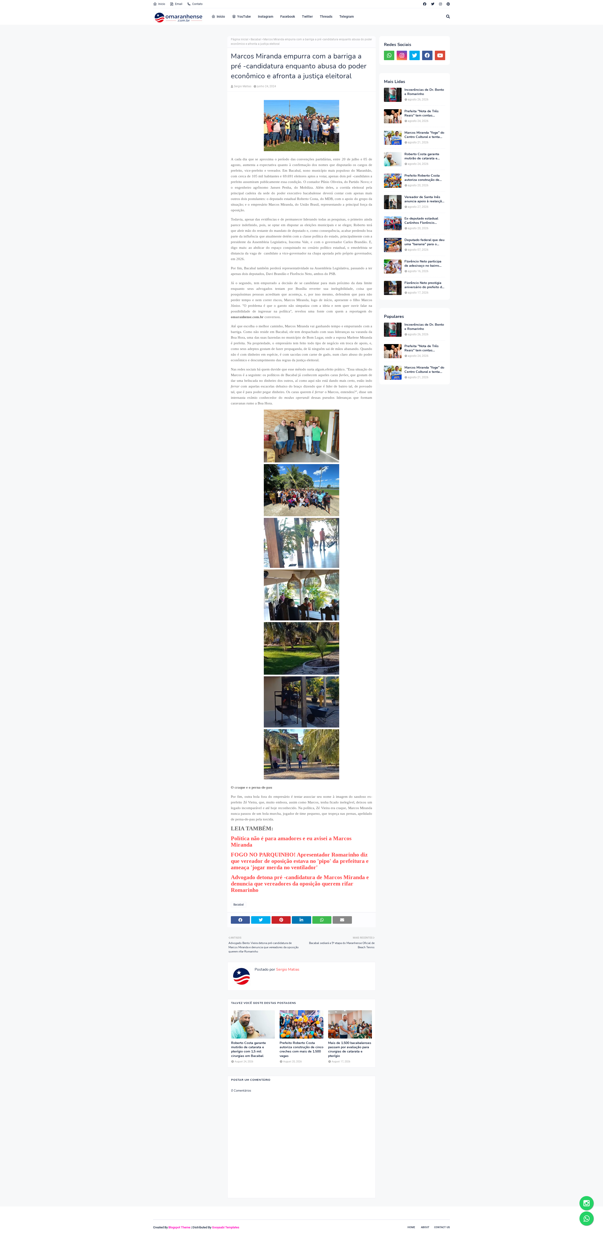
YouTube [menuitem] (244, 16)
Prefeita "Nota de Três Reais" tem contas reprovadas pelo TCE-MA (423, 113)
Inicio (161, 4)
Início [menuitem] (221, 16)
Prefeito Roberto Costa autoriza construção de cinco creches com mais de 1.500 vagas (301, 1049)
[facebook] (425, 4)
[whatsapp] (389, 55)
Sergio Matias (242, 86)
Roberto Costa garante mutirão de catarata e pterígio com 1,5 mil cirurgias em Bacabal (248, 1049)
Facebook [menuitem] (287, 16)
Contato (197, 4)
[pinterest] (447, 4)
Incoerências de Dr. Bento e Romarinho (424, 92)
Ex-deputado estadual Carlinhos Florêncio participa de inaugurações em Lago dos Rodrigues (424, 220)
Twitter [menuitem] (307, 16)
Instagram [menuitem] (265, 16)
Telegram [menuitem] (346, 16)
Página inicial (239, 39)
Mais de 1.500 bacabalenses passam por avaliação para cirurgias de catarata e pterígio (349, 1049)
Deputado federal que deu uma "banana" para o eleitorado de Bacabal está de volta (424, 242)
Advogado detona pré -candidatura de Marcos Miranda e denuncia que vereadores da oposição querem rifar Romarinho (300, 883)
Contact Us (442, 1227)
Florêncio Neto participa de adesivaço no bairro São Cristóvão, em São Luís (422, 263)
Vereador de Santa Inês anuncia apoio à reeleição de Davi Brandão (424, 199)
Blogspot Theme (179, 1227)
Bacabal (256, 39)
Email (178, 4)
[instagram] (440, 4)
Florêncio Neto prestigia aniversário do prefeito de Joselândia (424, 285)
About (425, 1227)
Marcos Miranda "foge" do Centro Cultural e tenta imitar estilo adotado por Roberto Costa (424, 135)
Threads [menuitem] (326, 16)
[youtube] (440, 55)
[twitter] (433, 4)
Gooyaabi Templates (225, 1227)
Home (411, 1227)
